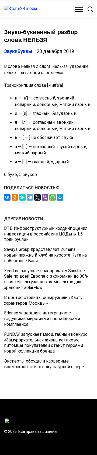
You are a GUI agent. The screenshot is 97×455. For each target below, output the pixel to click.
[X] (37, 197)
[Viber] (45, 197)
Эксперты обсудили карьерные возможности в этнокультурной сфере (44, 363)
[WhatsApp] (52, 197)
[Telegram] (30, 197)
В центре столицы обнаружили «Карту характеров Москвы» (43, 300)
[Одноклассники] (15, 197)
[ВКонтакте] (7, 197)
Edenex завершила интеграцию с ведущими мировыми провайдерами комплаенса (42, 318)
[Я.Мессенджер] (22, 197)
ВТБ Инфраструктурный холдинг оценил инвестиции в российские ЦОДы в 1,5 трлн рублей (45, 234)
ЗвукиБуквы (18, 51)
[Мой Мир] (60, 197)
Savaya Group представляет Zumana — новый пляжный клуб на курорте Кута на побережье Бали (45, 255)
